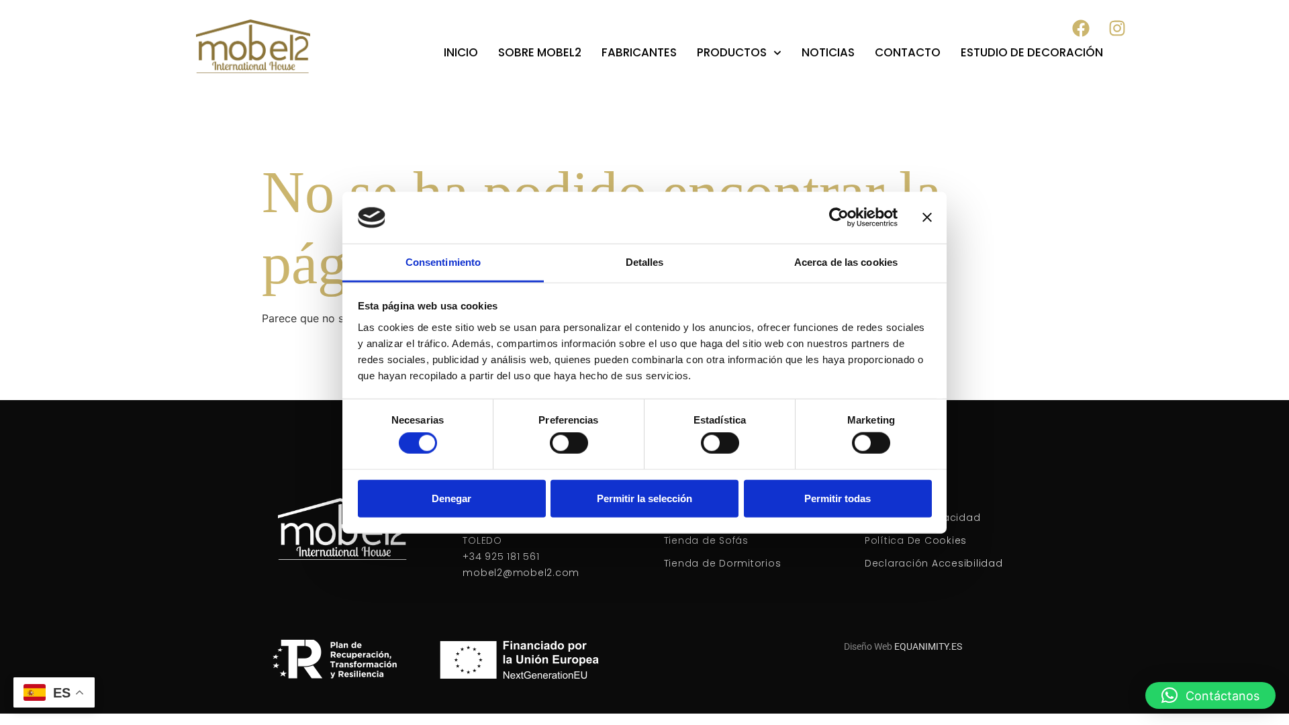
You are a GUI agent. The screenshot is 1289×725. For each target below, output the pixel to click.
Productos (732, 52)
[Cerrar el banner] (927, 217)
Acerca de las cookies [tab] (846, 262)
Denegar (451, 497)
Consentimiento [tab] (443, 262)
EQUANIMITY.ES (928, 646)
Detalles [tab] (645, 262)
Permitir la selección (644, 497)
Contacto (908, 52)
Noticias (828, 52)
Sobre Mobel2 (539, 52)
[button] (1210, 695)
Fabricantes (639, 52)
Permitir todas (837, 497)
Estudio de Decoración (1032, 52)
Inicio (461, 52)
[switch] (569, 443)
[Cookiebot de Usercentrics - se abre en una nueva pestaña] (839, 217)
